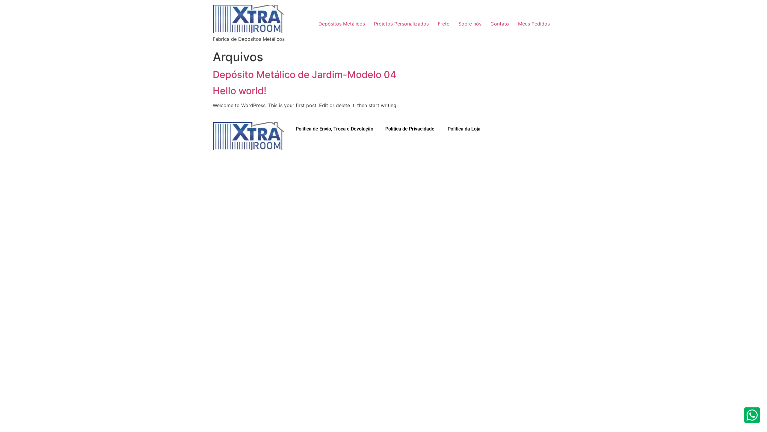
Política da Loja (463, 129)
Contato (499, 24)
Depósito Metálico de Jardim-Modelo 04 (304, 74)
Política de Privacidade (409, 129)
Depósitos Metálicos (341, 24)
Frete (443, 24)
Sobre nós (469, 24)
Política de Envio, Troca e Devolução (334, 129)
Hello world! (239, 91)
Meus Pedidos (534, 24)
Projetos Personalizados (401, 24)
